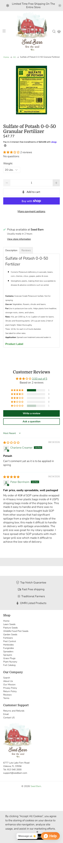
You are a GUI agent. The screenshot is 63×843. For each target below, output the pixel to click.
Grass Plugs (9, 658)
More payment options (31, 211)
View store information (19, 239)
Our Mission (9, 684)
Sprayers (7, 654)
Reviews (7, 694)
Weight (7, 163)
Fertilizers (8, 637)
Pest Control (9, 641)
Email (6, 714)
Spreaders (8, 651)
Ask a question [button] (31, 421)
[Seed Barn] (31, 31)
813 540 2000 (14, 769)
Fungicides (8, 648)
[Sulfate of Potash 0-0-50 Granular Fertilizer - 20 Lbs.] (31, 90)
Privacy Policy (10, 687)
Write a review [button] (31, 413)
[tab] (11, 250)
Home (6, 57)
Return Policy (10, 691)
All (14, 57)
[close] (59, 5)
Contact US (9, 717)
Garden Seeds (10, 634)
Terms (6, 698)
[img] (11, 442)
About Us (8, 681)
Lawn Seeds (9, 624)
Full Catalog (9, 665)
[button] (11, 152)
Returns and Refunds (13, 710)
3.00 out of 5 (39, 379)
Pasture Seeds (10, 627)
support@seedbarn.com (15, 773)
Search (6, 677)
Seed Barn (36, 786)
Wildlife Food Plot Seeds (15, 631)
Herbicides (8, 644)
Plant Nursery (10, 661)
